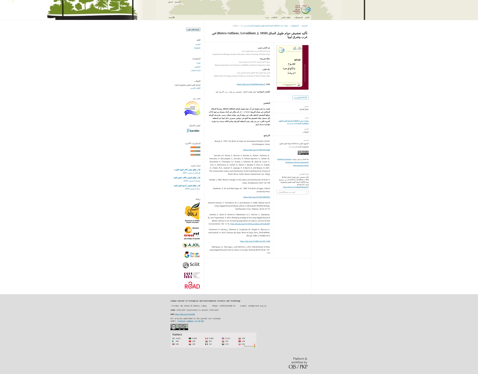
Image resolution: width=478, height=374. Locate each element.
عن (267, 17)
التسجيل (177, 2)
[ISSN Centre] (192, 278)
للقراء (198, 63)
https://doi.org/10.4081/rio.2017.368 (255, 241)
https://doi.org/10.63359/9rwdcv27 (251, 84)
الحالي (307, 17)
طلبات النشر (285, 17)
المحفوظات (298, 17)
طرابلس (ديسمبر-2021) (191, 173)
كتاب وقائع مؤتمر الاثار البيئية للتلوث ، (186, 169)
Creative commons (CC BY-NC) (191, 321)
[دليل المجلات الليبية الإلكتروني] (192, 223)
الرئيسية (304, 26)
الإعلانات (274, 17)
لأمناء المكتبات (195, 70)
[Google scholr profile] (192, 257)
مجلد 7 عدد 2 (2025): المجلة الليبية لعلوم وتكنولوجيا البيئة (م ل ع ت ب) (264, 26)
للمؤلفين (197, 67)
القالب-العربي (195, 88)
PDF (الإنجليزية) (299, 97)
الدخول (170, 2)
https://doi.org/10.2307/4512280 (256, 150)
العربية (198, 44)
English (197, 48)
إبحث (171, 17)
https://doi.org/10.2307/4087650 (256, 197)
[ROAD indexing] (192, 289)
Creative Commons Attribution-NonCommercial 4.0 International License (293, 162)
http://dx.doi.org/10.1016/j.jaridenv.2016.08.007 (250, 224)
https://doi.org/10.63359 (185, 314)
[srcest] (192, 115)
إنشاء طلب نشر (193, 29)
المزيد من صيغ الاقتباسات (286, 192)
